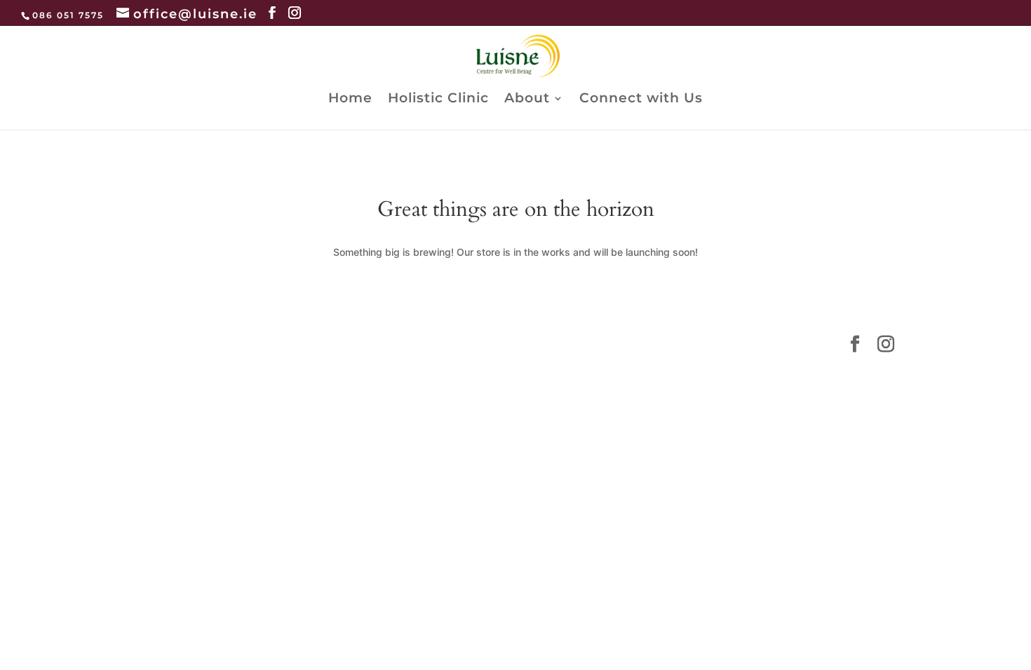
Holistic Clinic (438, 99)
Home (350, 99)
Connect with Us (641, 99)
